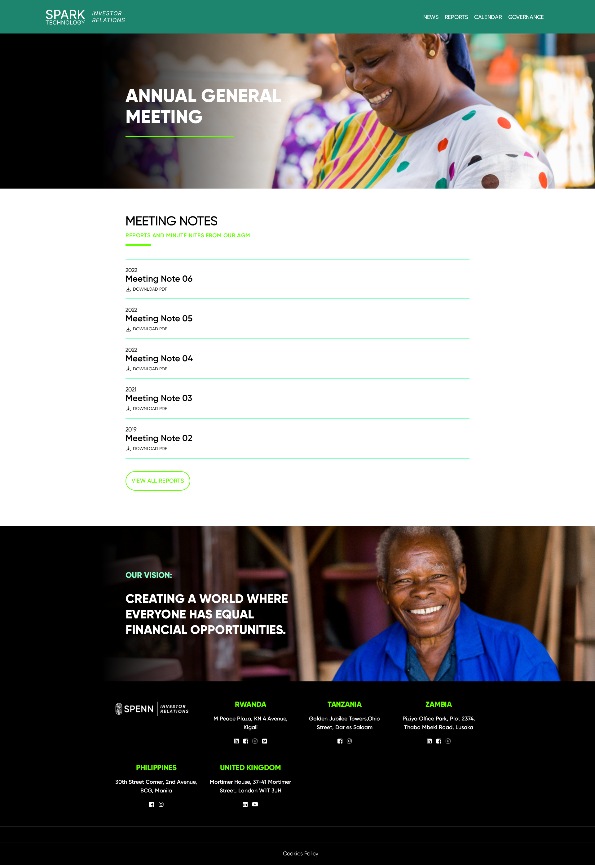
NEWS (431, 17)
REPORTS (456, 17)
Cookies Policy (300, 853)
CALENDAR (488, 17)
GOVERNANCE (526, 17)
